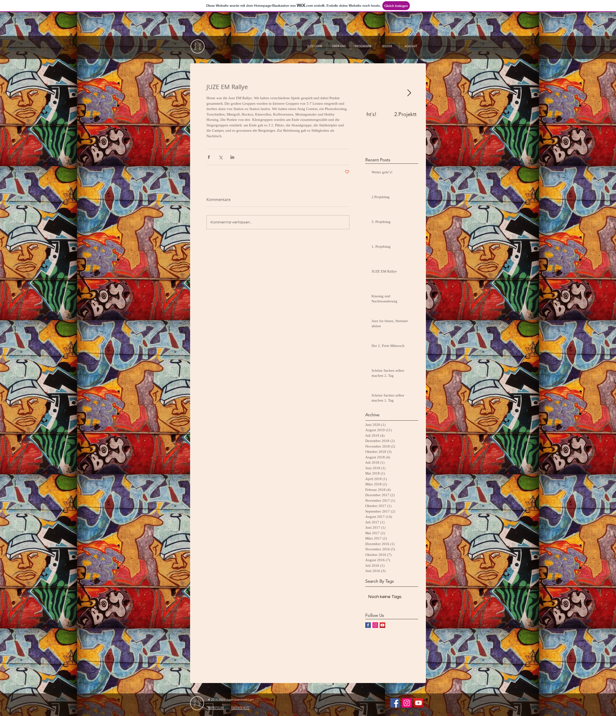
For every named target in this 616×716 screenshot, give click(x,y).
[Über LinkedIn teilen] (232, 157)
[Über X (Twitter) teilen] (220, 157)
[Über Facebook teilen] (208, 157)
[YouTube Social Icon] (382, 625)
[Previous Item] (374, 93)
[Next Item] (409, 93)
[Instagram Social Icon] (375, 625)
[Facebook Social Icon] (395, 703)
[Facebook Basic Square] (368, 625)
